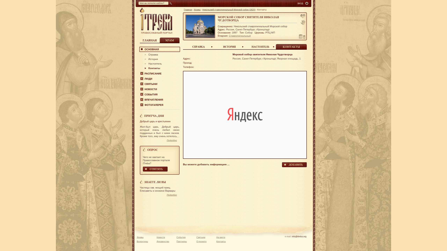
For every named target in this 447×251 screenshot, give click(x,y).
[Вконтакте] (288, 241)
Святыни (151, 84)
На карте (220, 237)
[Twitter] (299, 241)
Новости (151, 89)
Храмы (197, 10)
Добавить (296, 164)
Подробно (172, 140)
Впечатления (154, 99)
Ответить (156, 169)
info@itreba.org (299, 236)
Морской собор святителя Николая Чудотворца (248, 18)
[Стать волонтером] (303, 22)
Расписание (153, 73)
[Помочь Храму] (302, 37)
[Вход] (307, 3)
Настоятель (155, 63)
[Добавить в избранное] (303, 16)
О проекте (201, 241)
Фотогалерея (154, 105)
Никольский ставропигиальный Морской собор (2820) (228, 10)
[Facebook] (293, 241)
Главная (150, 40)
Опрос (152, 150)
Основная (152, 49)
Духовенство (163, 241)
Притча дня (154, 116)
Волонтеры (142, 241)
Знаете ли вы (155, 182)
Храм (169, 40)
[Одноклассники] (304, 241)
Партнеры (182, 241)
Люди (148, 78)
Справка (153, 54)
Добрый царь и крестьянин (155, 121)
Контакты (154, 68)
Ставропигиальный (240, 35)
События (151, 94)
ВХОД (300, 3)
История (153, 59)
